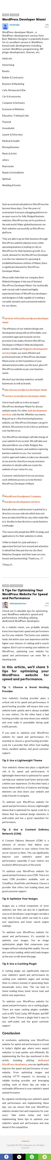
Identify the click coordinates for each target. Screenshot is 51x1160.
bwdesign (14, 24)
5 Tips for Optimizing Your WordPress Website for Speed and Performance (25, 594)
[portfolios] (21, 501)
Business (14, 15)
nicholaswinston (18, 603)
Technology (16, 586)
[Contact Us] (21, 496)
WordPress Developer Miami (24, 19)
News (5, 15)
